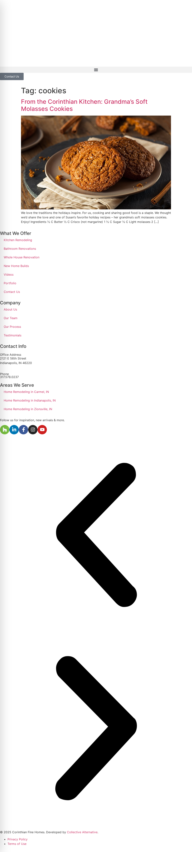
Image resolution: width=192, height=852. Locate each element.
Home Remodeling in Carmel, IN (26, 392)
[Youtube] (42, 429)
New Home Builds (16, 266)
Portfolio (10, 283)
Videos (9, 274)
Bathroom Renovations (20, 248)
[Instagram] (33, 429)
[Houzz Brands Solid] (4, 429)
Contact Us (12, 292)
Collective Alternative (82, 832)
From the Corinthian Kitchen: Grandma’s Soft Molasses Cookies (84, 105)
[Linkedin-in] (14, 429)
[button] (96, 70)
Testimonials (12, 335)
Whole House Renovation (21, 257)
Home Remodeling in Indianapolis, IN (30, 400)
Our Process (12, 327)
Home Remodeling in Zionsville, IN (28, 409)
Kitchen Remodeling (18, 240)
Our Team (10, 318)
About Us (10, 309)
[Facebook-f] (23, 429)
